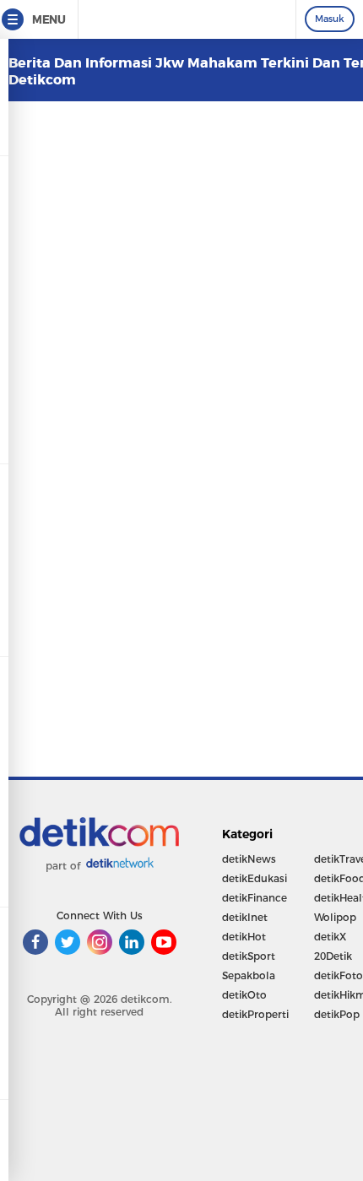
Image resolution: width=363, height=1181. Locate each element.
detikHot (244, 936)
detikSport (248, 956)
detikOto (244, 995)
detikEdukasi (254, 878)
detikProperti (255, 1014)
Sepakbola (248, 975)
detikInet (245, 917)
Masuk (329, 18)
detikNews (249, 859)
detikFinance (254, 897)
